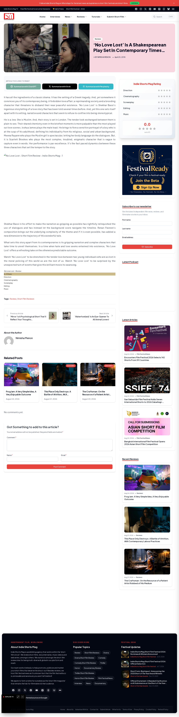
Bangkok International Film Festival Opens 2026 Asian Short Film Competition (144, 442)
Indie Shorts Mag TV (11, 9)
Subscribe (149, 247)
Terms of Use (127, 709)
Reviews (81, 16)
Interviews (55, 16)
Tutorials (96, 16)
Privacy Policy (139, 709)
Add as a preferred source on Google (31, 698)
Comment (11, 437)
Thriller (102, 663)
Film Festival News (143, 354)
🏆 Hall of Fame (58, 9)
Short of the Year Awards (139, 676)
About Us (70, 709)
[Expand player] (18, 697)
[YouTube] (155, 9)
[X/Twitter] (145, 9)
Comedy (101, 658)
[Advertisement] (147, 611)
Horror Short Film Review (84, 678)
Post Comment (60, 467)
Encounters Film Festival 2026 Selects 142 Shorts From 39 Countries (144, 358)
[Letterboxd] (173, 9)
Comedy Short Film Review (85, 663)
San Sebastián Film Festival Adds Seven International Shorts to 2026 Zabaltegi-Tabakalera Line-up (143, 402)
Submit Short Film (115, 16)
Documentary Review (92, 668)
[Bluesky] (168, 9)
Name (10, 455)
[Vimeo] (159, 9)
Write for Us (116, 709)
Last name (126, 228)
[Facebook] (136, 9)
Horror (77, 668)
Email (63, 455)
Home (42, 16)
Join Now (134, 3)
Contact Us (94, 709)
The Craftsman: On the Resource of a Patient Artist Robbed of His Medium (146, 582)
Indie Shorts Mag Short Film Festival (143, 657)
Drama (106, 653)
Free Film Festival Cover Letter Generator (35, 9)
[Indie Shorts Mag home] (9, 16)
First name (126, 220)
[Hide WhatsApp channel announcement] (174, 3)
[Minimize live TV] (22, 697)
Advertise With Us (81, 709)
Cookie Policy (151, 709)
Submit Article (105, 709)
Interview (78, 683)
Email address (127, 237)
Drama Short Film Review (84, 658)
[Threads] (164, 9)
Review (13, 299)
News (67, 16)
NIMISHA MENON (104, 57)
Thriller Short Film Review (84, 673)
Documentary (100, 683)
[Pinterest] (150, 9)
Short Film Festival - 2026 (75, 9)
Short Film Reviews (25, 299)
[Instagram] (141, 9)
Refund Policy (163, 709)
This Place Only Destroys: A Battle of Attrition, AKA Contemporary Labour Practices (146, 540)
